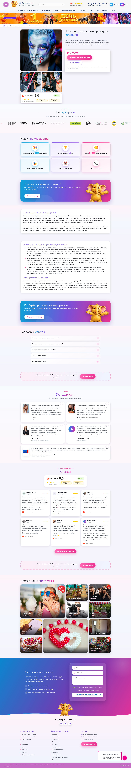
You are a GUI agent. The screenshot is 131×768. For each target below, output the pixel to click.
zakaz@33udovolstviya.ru (90, 734)
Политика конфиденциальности (55, 765)
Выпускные (25, 744)
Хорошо (124, 765)
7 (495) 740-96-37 (65, 719)
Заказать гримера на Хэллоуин (79, 57)
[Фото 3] (52, 82)
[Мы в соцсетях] (61, 724)
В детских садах (56, 742)
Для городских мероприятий (60, 757)
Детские (54, 734)
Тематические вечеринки (69, 10)
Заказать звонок (87, 376)
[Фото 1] (41, 50)
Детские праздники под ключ (17, 26)
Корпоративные (56, 747)
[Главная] (4, 26)
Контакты (105, 10)
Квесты (56, 10)
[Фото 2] (30, 82)
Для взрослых (56, 737)
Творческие (55, 752)
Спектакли (24, 752)
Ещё (112, 10)
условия (84, 687)
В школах (54, 744)
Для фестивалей (56, 760)
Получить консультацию (86, 695)
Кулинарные (55, 739)
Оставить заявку (32, 196)
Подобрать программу (34, 317)
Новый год (83, 10)
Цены (98, 10)
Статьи (91, 10)
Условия (97, 690)
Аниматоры (20, 10)
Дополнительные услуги (35, 26)
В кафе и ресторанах (58, 749)
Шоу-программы (46, 10)
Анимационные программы (29, 734)
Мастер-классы (32, 10)
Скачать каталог (74, 63)
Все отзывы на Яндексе (65, 551)
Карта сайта (8, 766)
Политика (92, 690)
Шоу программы (26, 739)
